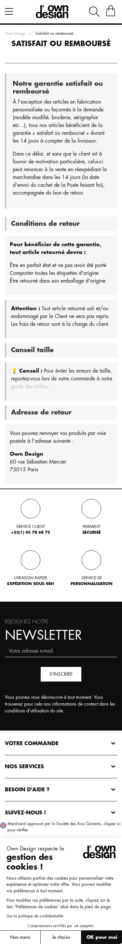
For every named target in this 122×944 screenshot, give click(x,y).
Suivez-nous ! (25, 812)
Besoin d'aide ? (27, 789)
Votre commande (32, 743)
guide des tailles (29, 386)
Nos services (24, 766)
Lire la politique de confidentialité (35, 916)
